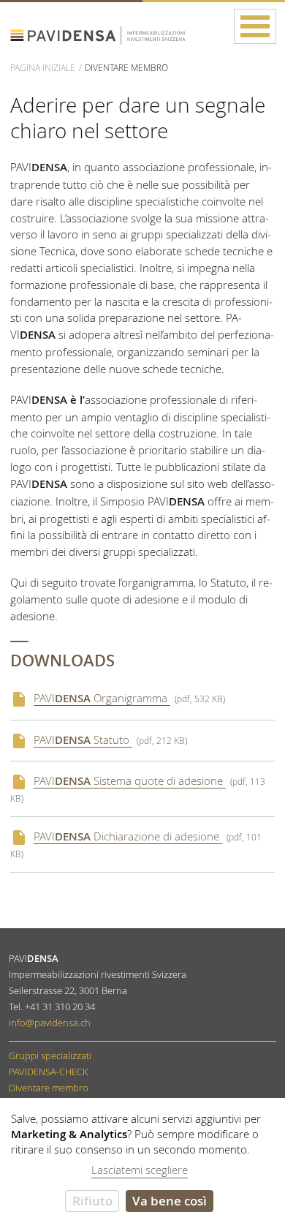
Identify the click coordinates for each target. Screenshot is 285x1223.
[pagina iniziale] (112, 32)
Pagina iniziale (42, 67)
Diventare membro (48, 1087)
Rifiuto (92, 1200)
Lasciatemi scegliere (139, 1169)
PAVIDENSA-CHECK (48, 1071)
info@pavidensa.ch (50, 1022)
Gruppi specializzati (50, 1055)
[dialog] (142, 1160)
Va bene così (169, 1200)
